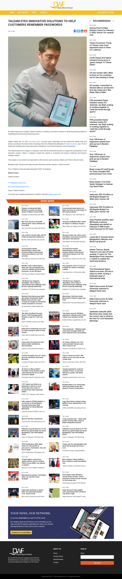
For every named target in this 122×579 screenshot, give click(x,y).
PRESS (34, 12)
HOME (12, 12)
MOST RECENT (23, 12)
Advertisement (58, 559)
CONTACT (43, 12)
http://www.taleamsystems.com (18, 187)
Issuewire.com (34, 141)
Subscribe (97, 563)
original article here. (54, 194)
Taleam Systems (71, 144)
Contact (55, 562)
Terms (55, 553)
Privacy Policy (58, 556)
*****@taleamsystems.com (17, 183)
